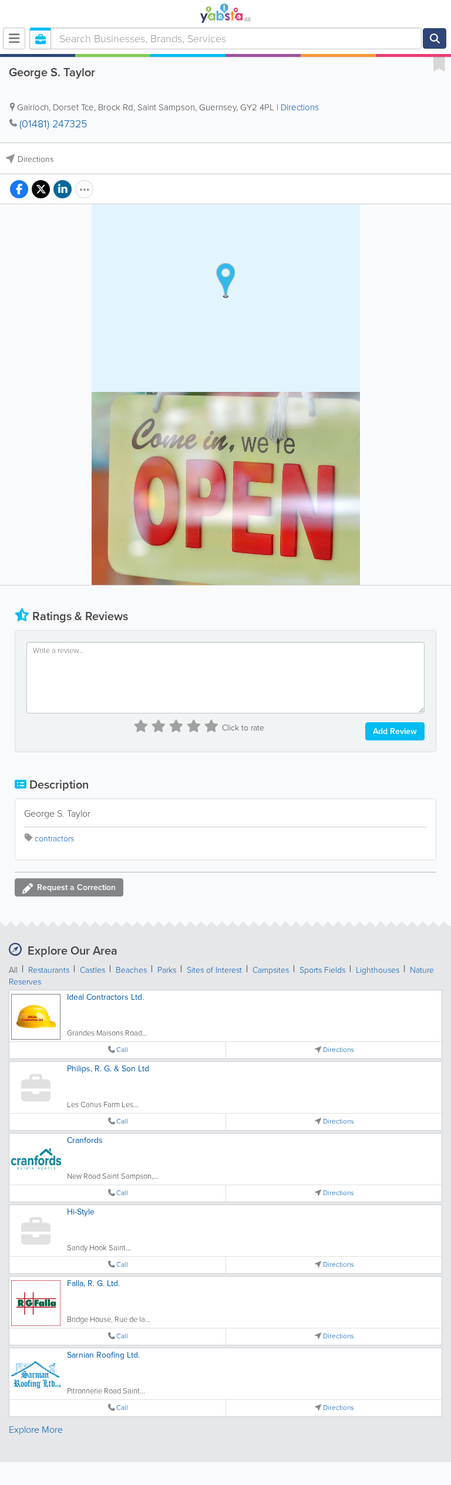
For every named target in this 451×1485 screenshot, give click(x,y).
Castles (92, 970)
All (13, 970)
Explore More (36, 1429)
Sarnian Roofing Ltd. (103, 1355)
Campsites (271, 970)
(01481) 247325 (53, 123)
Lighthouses (377, 970)
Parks (166, 970)
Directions (300, 107)
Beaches (131, 970)
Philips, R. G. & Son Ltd (108, 1069)
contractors (54, 839)
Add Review (395, 731)
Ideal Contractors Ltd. (105, 997)
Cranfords (85, 1140)
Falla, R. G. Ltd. (93, 1283)
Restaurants (48, 970)
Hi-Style (81, 1212)
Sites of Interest (214, 970)
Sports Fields (322, 970)
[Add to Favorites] (439, 63)
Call (122, 1050)
